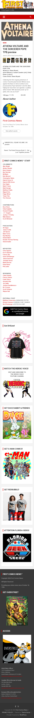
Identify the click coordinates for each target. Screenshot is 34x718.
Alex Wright (6, 166)
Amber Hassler (7, 168)
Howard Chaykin (8, 211)
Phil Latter (6, 266)
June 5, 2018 (6, 55)
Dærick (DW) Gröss (9, 182)
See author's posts (11, 131)
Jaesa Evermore (8, 258)
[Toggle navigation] (3, 17)
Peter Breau (6, 264)
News (5, 43)
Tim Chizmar (7, 198)
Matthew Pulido (7, 190)
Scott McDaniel (7, 219)
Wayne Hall (6, 291)
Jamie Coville (7, 230)
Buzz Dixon (6, 207)
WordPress (23, 715)
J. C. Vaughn (7, 213)
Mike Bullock (6, 217)
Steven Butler (7, 242)
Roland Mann (7, 238)
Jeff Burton (6, 232)
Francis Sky (6, 254)
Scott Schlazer (7, 289)
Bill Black (5, 174)
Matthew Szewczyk (9, 300)
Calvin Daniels (7, 275)
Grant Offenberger (8, 256)
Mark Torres (6, 234)
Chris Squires (7, 251)
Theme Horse (26, 712)
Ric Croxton (6, 287)
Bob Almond (6, 176)
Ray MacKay (6, 236)
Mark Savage (7, 188)
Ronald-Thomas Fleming (10, 240)
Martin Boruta (7, 262)
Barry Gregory (7, 170)
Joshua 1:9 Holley (8, 215)
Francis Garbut (7, 277)
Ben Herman (6, 172)
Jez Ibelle (6, 283)
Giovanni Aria (7, 281)
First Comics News (17, 55)
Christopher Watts (8, 178)
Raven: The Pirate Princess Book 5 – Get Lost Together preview (16, 151)
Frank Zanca (7, 279)
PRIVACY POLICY (7, 712)
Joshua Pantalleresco (9, 285)
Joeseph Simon (8, 260)
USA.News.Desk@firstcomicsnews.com (11, 676)
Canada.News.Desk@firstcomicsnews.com (12, 688)
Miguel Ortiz (6, 192)
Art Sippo (6, 228)
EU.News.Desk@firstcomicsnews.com (11, 698)
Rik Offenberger (8, 304)
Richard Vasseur (8, 302)
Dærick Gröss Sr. (8, 180)
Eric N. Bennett (7, 252)
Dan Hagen (6, 184)
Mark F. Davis (7, 186)
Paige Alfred (6, 194)
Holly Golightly (7, 209)
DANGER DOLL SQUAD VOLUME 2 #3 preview (16, 143)
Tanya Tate (6, 196)
